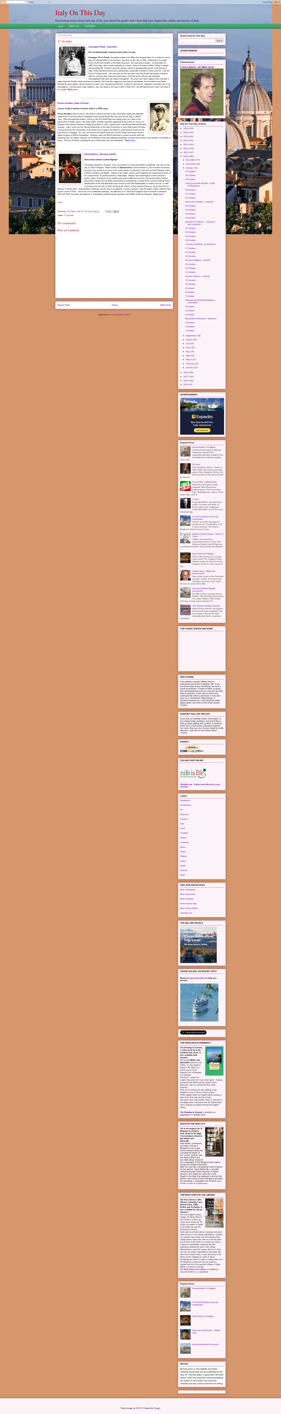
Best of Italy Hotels (188, 908)
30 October (190, 175)
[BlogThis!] (109, 211)
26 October (190, 198)
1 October (190, 330)
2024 (186, 136)
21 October (69, 215)
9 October (190, 288)
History (183, 837)
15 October (190, 256)
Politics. (183, 856)
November (191, 164)
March (189, 359)
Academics (185, 800)
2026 (186, 128)
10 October (190, 284)
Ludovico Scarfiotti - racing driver (200, 244)
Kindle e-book (186, 1183)
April (188, 355)
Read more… (73, 89)
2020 (186, 152)
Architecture (185, 805)
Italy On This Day (80, 12)
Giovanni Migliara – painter (197, 260)
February (190, 363)
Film (182, 824)
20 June (196, 464)
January (190, 367)
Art (181, 810)
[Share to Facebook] (115, 211)
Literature (184, 842)
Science (183, 870)
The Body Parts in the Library (193, 1269)
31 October (190, 171)
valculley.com (186, 913)
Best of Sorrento (187, 894)
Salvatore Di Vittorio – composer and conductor (200, 223)
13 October (190, 268)
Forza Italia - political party (204, 482)
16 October (190, 252)
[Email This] (106, 211)
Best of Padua (186, 899)
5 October (190, 310)
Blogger (157, 1408)
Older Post (165, 305)
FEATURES (90, 26)
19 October (190, 236)
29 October (190, 179)
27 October (190, 194)
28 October (190, 190)
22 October (190, 218)
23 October (190, 214)
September (191, 335)
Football (184, 833)
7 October (190, 296)
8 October (190, 292)
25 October (190, 206)
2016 (186, 380)
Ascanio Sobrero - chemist (197, 276)
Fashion (184, 819)
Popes (183, 861)
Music (183, 847)
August (189, 339)
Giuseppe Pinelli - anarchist (103, 47)
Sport (182, 875)
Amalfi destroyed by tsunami (205, 1344)
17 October (190, 248)
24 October (190, 210)
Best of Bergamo (188, 889)
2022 (186, 144)
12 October (190, 272)
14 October (190, 264)
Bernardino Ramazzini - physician (200, 318)
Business (184, 814)
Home (60, 26)
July (188, 343)
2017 (186, 376)
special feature (197, 978)
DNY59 (139, 1408)
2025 (186, 132)
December (191, 160)
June (188, 347)
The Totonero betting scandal (205, 606)
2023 (186, 140)
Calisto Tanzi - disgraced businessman (203, 572)
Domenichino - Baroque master (100, 154)
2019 (186, 156)
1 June (195, 499)
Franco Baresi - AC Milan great (197, 67)
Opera (183, 851)
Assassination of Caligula (203, 447)
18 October (190, 240)
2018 (186, 372)
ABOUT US (74, 26)
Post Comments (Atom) (120, 315)
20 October (190, 232)
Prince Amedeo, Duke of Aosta (73, 103)
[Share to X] (112, 211)
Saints (183, 865)
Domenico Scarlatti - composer (199, 202)
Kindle (197, 1115)
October (190, 168)
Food (182, 828)
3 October (190, 322)
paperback (185, 1115)
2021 (186, 148)
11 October (190, 280)
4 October (190, 314)
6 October (190, 306)
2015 (186, 384)
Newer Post (64, 305)
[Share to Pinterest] (117, 211)
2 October (190, 326)
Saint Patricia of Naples (203, 554)
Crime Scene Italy (188, 903)
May (188, 351)
